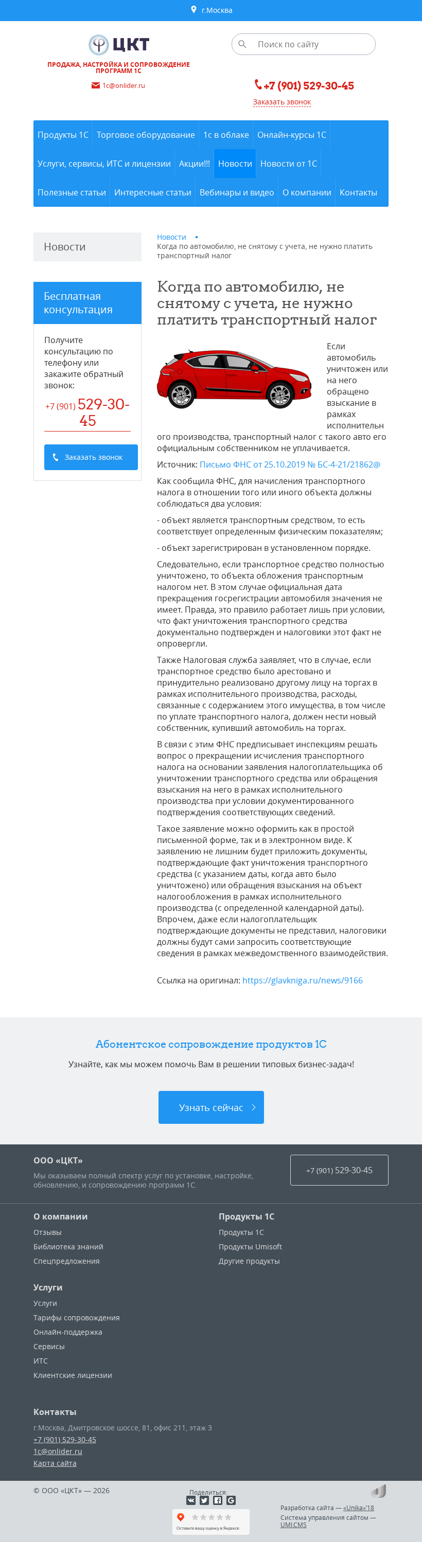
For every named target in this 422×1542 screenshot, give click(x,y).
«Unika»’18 (358, 1507)
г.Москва (215, 10)
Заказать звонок (282, 101)
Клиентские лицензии (72, 1375)
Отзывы (47, 1232)
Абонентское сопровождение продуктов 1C (211, 1043)
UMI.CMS (293, 1524)
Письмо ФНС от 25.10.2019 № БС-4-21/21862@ (290, 464)
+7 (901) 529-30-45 (64, 1439)
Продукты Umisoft (250, 1246)
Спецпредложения (66, 1261)
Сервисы (49, 1346)
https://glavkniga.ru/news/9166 (302, 980)
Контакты (55, 1412)
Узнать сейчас (211, 1107)
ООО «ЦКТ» (58, 1160)
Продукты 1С (246, 1216)
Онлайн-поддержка (67, 1332)
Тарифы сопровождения (76, 1317)
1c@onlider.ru (57, 1451)
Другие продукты (249, 1261)
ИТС (40, 1361)
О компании (60, 1216)
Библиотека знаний (68, 1246)
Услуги (48, 1287)
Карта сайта (55, 1463)
